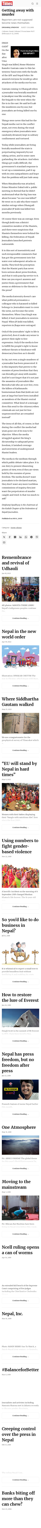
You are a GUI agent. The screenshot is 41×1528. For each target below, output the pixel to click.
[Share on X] (4, 537)
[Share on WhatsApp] (26, 537)
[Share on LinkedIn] (20, 537)
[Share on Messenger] (15, 537)
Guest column (27, 27)
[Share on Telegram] (31, 537)
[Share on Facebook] (9, 537)
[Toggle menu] (37, 4)
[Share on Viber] (37, 537)
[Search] (33, 4)
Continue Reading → (20, 618)
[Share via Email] (4, 542)
